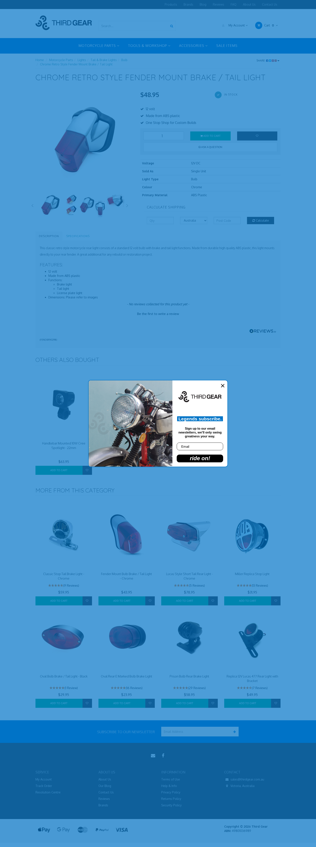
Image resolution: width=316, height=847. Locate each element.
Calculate (262, 220)
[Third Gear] (63, 23)
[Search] (172, 26)
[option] (84, 139)
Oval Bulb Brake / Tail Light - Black (63, 676)
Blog (203, 4)
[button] (158, 313)
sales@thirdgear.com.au (247, 779)
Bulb (124, 60)
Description (49, 236)
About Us (249, 4)
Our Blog (104, 786)
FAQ (233, 4)
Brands (188, 4)
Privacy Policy (170, 792)
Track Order (43, 786)
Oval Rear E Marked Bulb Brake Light (126, 676)
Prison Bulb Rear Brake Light (189, 676)
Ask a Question (211, 147)
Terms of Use (170, 779)
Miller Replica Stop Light (252, 574)
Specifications (78, 236)
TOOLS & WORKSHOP (148, 45)
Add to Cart (212, 135)
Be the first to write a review (158, 314)
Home (39, 60)
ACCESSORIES (192, 45)
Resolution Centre (48, 792)
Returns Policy (171, 799)
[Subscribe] (234, 731)
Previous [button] (32, 205)
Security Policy (171, 805)
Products (171, 4)
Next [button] (127, 205)
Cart (268, 25)
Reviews (218, 4)
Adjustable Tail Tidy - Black (29, 831)
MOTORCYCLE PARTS (97, 45)
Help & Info (169, 786)
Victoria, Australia (242, 786)
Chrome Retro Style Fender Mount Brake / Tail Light (76, 64)
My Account (237, 25)
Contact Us (269, 4)
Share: (261, 60)
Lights (82, 60)
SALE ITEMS (227, 45)
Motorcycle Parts (61, 60)
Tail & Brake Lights (104, 60)
